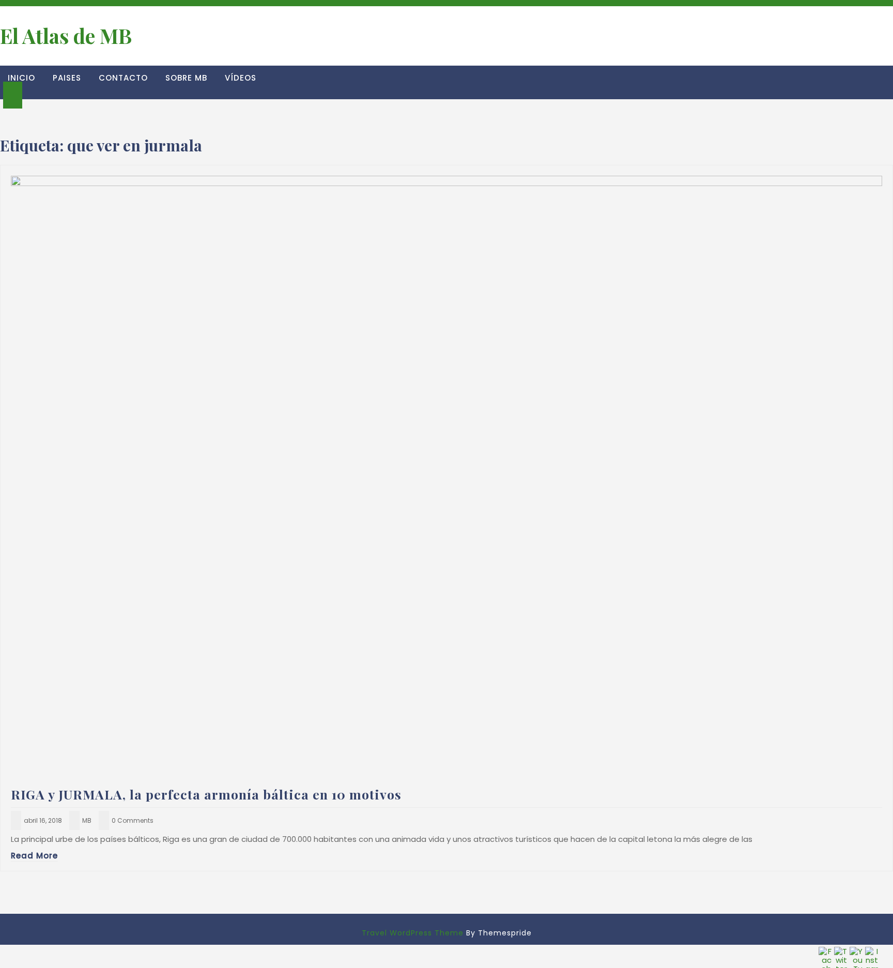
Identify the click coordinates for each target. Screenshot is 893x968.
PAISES (67, 77)
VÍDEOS (240, 77)
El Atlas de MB (66, 35)
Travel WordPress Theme (413, 933)
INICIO (21, 77)
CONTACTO (123, 77)
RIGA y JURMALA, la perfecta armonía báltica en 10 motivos (206, 794)
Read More (34, 855)
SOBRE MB (186, 77)
